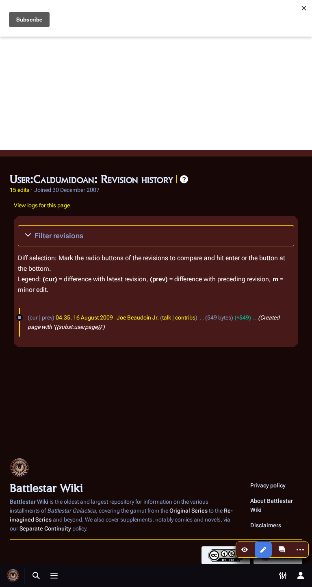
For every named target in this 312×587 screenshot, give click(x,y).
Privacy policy (268, 485)
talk (166, 317)
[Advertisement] (156, 93)
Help (184, 179)
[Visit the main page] (13, 575)
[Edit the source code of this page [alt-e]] (263, 549)
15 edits (19, 190)
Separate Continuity (45, 528)
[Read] (244, 549)
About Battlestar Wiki (271, 505)
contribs (185, 317)
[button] (156, 235)
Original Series (188, 510)
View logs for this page (42, 205)
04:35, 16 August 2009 (84, 317)
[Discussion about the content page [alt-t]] (281, 549)
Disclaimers (265, 525)
